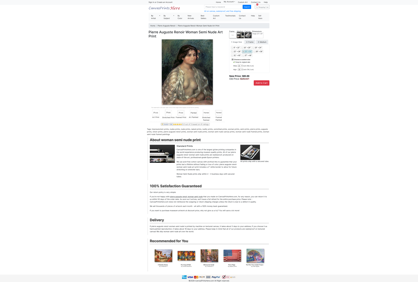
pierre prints (255, 129)
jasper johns (233, 266)
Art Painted (193, 117)
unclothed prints (220, 129)
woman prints (233, 129)
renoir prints (158, 132)
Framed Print (181, 117)
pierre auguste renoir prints (175, 132)
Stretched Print (168, 117)
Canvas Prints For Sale (164, 8)
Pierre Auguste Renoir (166, 26)
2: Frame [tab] (249, 42)
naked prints (196, 129)
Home (218, 2)
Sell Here (260, 17)
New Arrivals (191, 17)
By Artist (153, 17)
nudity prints (207, 129)
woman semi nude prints (197, 132)
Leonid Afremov (187, 266)
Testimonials (230, 16)
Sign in (151, 2)
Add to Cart (262, 83)
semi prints (244, 129)
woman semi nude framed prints (249, 132)
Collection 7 (164, 266)
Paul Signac (256, 266)
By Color (180, 17)
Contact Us (255, 2)
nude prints (185, 129)
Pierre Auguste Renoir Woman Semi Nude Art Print (198, 26)
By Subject (167, 17)
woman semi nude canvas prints (221, 132)
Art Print (155, 117)
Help (266, 2)
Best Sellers (203, 17)
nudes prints (175, 129)
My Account (229, 2)
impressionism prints (160, 129)
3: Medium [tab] (262, 42)
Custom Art (243, 2)
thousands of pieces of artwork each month (174, 206)
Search (247, 7)
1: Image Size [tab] (236, 42)
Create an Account (164, 2)
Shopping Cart (262, 6)
